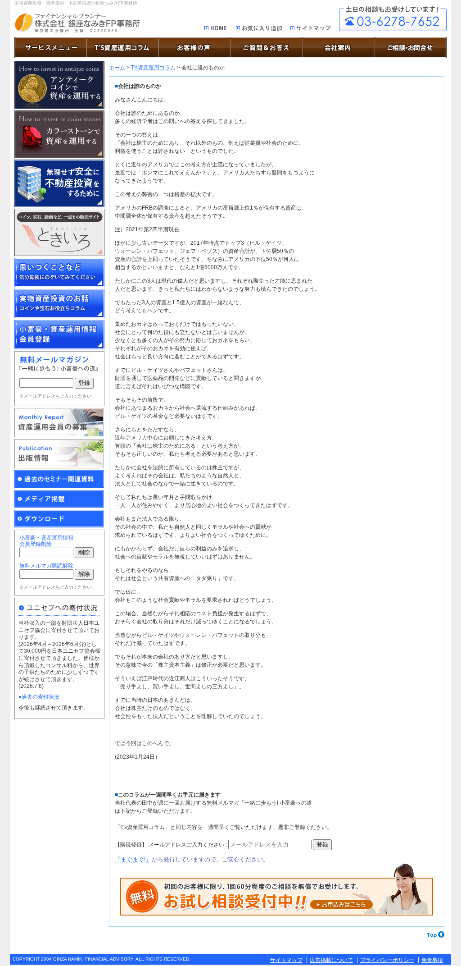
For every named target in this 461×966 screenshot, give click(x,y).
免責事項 (432, 960)
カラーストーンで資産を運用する (59, 134)
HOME (215, 29)
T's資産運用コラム (153, 67)
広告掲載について (331, 960)
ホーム (117, 67)
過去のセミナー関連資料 (59, 479)
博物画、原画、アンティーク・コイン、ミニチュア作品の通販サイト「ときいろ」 (59, 232)
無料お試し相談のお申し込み (276, 890)
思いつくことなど (59, 272)
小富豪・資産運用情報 (59, 334)
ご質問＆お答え (266, 47)
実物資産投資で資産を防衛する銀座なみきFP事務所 (77, 22)
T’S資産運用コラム (122, 47)
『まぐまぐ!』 (133, 859)
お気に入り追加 (259, 29)
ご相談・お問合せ (393, 18)
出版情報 (59, 453)
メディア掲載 (59, 499)
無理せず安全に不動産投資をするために (59, 183)
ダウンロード (59, 519)
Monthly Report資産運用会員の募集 (59, 422)
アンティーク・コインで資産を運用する (59, 85)
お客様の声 (194, 47)
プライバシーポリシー (387, 960)
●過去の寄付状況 (38, 697)
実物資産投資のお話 (59, 303)
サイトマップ (310, 29)
